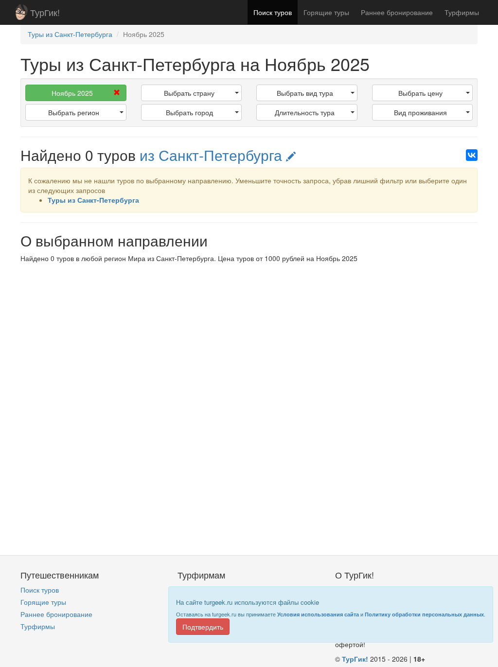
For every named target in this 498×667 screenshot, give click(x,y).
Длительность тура (305, 112)
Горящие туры (326, 12)
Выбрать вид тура (305, 93)
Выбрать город (189, 112)
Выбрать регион (73, 112)
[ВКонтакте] (472, 155)
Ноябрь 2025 (72, 93)
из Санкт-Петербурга (213, 154)
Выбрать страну (189, 93)
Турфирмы (462, 12)
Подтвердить (202, 627)
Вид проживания (420, 112)
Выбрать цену (420, 93)
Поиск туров (272, 12)
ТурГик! (45, 12)
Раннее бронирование (397, 12)
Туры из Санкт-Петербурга (93, 200)
